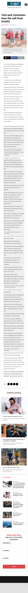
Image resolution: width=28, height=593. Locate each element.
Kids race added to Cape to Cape (11, 467)
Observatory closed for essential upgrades (18, 523)
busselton (14, 24)
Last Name (6, 558)
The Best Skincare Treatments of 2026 (12, 416)
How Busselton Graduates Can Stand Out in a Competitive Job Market (13, 440)
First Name (6, 550)
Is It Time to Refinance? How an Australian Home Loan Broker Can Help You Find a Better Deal (19, 485)
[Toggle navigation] (26, 5)
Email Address (7, 543)
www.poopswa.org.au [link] (17, 376)
